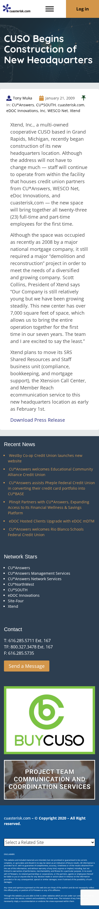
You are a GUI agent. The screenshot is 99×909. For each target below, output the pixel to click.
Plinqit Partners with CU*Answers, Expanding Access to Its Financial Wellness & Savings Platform (48, 507)
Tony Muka (22, 98)
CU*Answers (23, 104)
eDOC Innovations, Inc (25, 110)
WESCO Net (58, 110)
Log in (82, 9)
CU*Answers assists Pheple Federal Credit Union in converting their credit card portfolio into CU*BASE (51, 488)
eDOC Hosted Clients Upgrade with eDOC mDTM (52, 521)
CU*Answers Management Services (39, 573)
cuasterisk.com (71, 104)
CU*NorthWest (21, 584)
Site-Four (16, 600)
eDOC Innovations (24, 595)
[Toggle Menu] (49, 8)
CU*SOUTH (46, 104)
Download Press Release (37, 420)
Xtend (75, 110)
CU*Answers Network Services (35, 578)
